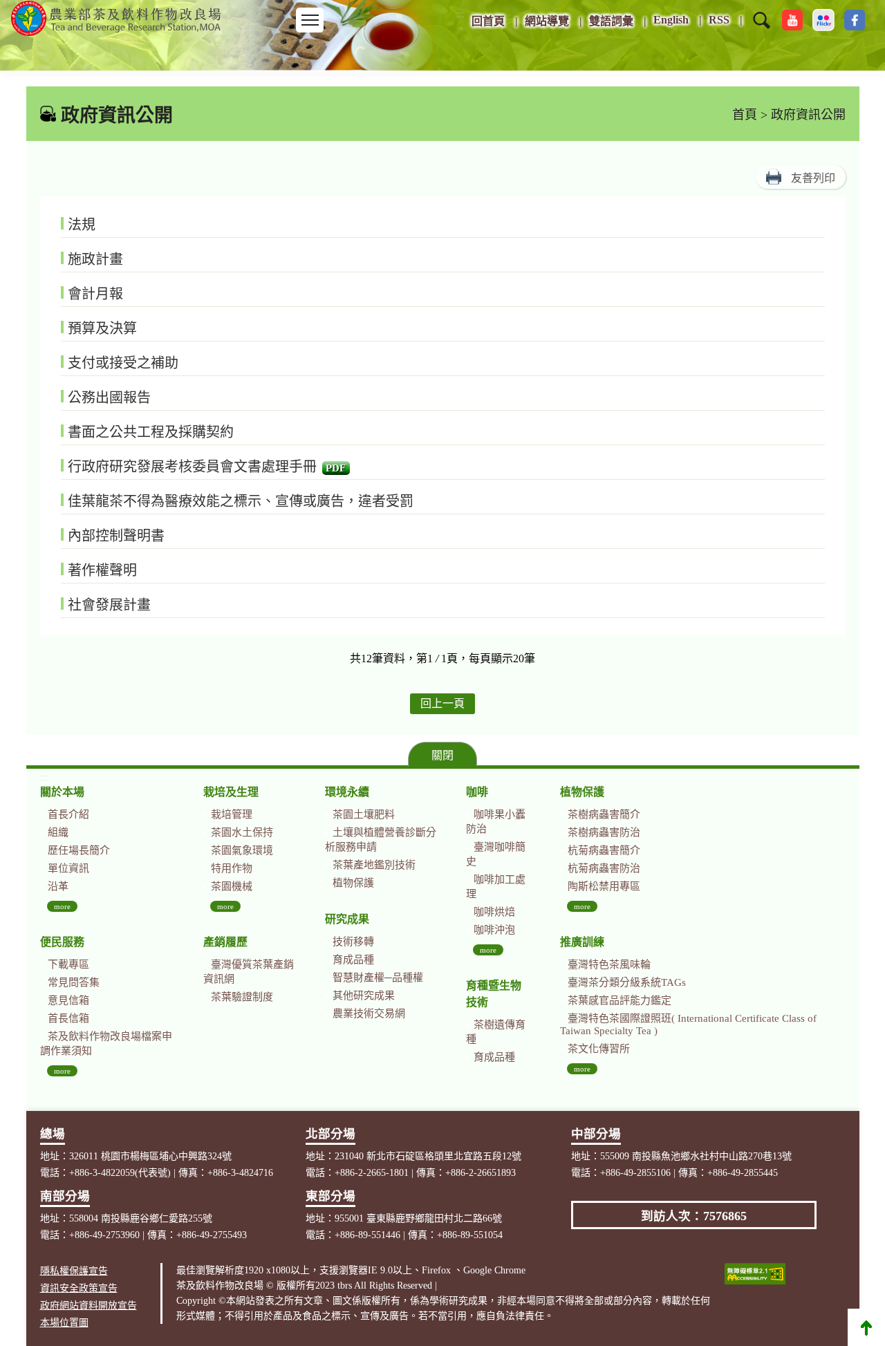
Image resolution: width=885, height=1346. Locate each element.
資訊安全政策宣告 (79, 1288)
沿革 (58, 886)
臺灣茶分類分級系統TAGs (627, 982)
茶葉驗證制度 (242, 996)
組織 (58, 832)
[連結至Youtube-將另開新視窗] (792, 20)
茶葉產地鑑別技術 (374, 864)
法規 (81, 224)
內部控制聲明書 (116, 535)
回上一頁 (442, 703)
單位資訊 (68, 868)
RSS (719, 20)
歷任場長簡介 (79, 850)
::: (460, 14)
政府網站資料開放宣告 (88, 1305)
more (62, 906)
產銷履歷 (225, 942)
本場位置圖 (64, 1323)
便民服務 (62, 942)
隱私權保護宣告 (74, 1271)
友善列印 (813, 178)
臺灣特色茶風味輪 (609, 964)
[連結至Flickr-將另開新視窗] (823, 20)
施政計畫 (95, 259)
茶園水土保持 (242, 832)
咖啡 (477, 792)
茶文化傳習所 (599, 1048)
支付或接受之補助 (123, 363)
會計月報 (95, 293)
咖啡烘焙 (494, 911)
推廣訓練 (582, 942)
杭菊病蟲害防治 (604, 868)
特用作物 (231, 868)
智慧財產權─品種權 (378, 977)
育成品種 (353, 959)
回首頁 (488, 21)
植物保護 (353, 882)
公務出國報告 (109, 397)
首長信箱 (68, 1018)
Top (866, 1327)
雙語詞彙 (611, 21)
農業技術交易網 (369, 1013)
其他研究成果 (364, 995)
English (671, 20)
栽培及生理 (231, 792)
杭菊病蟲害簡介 (604, 850)
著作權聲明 (102, 570)
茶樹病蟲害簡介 (604, 814)
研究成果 (347, 919)
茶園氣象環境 (242, 850)
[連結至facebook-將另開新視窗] (854, 20)
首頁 (744, 115)
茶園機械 (231, 886)
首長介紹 (68, 814)
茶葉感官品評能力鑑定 (619, 1000)
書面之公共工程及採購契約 (151, 432)
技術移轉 (353, 941)
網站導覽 (547, 21)
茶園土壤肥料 (364, 814)
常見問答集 (74, 982)
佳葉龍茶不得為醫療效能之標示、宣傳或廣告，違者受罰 (240, 501)
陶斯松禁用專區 (604, 886)
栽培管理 (231, 814)
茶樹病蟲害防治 (604, 832)
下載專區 (68, 964)
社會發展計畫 (109, 605)
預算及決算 (102, 328)
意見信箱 (68, 1000)
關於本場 (62, 792)
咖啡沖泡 (494, 929)
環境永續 (347, 792)
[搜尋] (761, 29)
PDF (336, 468)
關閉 (442, 755)
